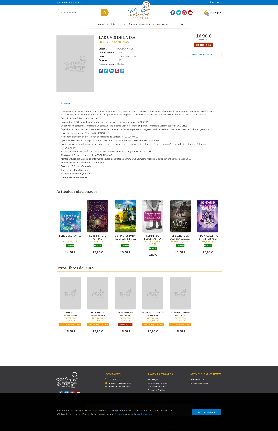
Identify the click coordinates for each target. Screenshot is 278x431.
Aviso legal (153, 379)
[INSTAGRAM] (184, 12)
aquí (120, 414)
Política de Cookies (156, 390)
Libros (115, 24)
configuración (144, 414)
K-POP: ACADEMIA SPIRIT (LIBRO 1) (208, 237)
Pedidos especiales (199, 383)
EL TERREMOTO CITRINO (97, 237)
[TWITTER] (178, 12)
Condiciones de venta (158, 383)
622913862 (114, 379)
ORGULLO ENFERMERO (70, 314)
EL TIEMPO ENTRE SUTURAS (180, 314)
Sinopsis (65, 103)
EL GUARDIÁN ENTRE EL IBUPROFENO (125, 314)
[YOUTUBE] (190, 12)
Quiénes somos (63, 2)
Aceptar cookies (206, 412)
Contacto (77, 2)
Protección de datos (157, 386)
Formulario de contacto (119, 386)
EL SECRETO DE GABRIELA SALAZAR (180, 237)
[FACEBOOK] (172, 12)
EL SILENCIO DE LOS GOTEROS (153, 314)
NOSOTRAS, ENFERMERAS (97, 314)
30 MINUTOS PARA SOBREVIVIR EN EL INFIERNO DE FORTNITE (125, 237)
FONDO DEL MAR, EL (70, 235)
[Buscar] (105, 12)
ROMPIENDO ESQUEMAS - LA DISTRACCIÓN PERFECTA (152, 237)
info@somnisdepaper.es (120, 383)
